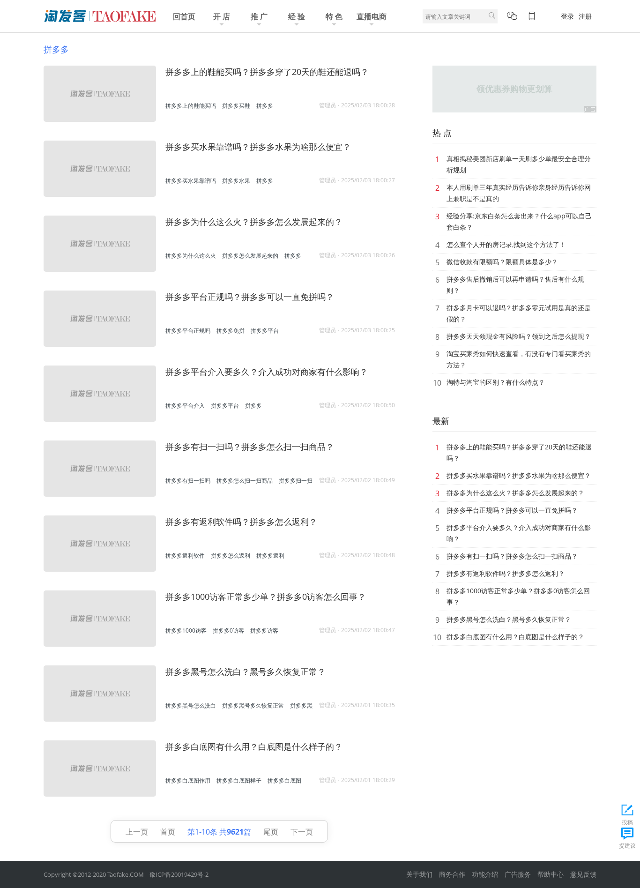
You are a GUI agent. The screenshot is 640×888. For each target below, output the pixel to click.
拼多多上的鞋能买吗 (190, 106)
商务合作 (452, 874)
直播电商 (372, 16)
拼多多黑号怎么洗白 (190, 705)
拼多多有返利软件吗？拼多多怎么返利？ (241, 521)
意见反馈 (583, 874)
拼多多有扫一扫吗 (187, 481)
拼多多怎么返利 (230, 556)
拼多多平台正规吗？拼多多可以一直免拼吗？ (249, 296)
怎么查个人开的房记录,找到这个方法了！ (506, 244)
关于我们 (419, 874)
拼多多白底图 (284, 780)
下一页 (301, 832)
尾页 (270, 832)
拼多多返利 (270, 556)
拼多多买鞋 (236, 106)
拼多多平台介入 (185, 406)
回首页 (184, 16)
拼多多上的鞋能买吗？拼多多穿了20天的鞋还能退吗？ (267, 71)
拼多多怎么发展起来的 (250, 256)
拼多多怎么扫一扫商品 (244, 481)
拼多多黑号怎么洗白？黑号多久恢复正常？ (245, 671)
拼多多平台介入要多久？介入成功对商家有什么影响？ (266, 371)
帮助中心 (550, 874)
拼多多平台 (265, 331)
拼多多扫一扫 (296, 481)
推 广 (259, 16)
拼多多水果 (236, 181)
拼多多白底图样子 (238, 780)
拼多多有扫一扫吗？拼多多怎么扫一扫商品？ (249, 446)
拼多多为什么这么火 (190, 256)
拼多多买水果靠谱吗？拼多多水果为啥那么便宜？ (258, 146)
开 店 (221, 16)
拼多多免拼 (230, 331)
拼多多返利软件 (185, 556)
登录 (567, 16)
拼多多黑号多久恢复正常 (253, 705)
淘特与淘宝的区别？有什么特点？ (496, 382)
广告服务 (518, 874)
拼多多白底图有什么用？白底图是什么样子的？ (253, 746)
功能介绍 (485, 874)
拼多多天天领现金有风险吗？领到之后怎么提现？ (519, 336)
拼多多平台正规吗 (187, 331)
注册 (585, 16)
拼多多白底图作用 (187, 780)
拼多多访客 (264, 630)
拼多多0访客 (228, 630)
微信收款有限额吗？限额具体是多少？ (502, 261)
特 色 (334, 16)
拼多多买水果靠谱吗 (190, 181)
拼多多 (56, 49)
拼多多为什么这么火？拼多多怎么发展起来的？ (253, 221)
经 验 (296, 16)
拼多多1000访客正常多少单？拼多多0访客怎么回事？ (265, 596)
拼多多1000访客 (186, 630)
